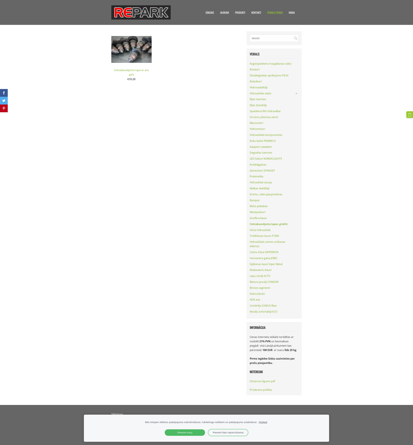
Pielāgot (263, 422)
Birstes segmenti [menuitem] (260, 288)
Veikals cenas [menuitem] (275, 12)
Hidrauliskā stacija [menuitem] (261, 182)
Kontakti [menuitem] (256, 12)
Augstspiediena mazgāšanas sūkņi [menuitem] (270, 63)
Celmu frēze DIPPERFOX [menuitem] (264, 252)
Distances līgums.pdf (262, 381)
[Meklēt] (295, 38)
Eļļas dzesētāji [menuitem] (258, 105)
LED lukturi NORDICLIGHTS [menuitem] (266, 158)
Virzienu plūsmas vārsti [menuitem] (264, 117)
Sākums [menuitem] (210, 12)
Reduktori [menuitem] (256, 81)
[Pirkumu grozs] (409, 114)
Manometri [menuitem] (256, 123)
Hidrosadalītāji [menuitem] (258, 87)
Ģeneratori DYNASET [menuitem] (262, 170)
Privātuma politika (261, 390)
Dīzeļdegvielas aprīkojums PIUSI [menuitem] (269, 75)
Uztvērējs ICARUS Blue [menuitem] (263, 305)
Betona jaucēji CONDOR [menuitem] (264, 282)
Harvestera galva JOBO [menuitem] (263, 258)
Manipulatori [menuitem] (257, 212)
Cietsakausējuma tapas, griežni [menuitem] (268, 224)
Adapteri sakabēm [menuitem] (261, 147)
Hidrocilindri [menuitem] (257, 294)
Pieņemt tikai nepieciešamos (228, 432)
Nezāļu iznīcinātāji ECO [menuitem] (263, 311)
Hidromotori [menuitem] (257, 129)
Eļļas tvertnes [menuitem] (258, 99)
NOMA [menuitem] (292, 12)
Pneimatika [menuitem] (256, 176)
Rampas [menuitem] (255, 200)
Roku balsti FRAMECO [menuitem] (263, 141)
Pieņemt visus (184, 432)
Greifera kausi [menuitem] (258, 218)
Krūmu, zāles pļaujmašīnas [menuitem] (266, 194)
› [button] (297, 93)
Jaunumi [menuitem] (224, 12)
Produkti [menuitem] (240, 12)
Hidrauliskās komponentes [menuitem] (266, 135)
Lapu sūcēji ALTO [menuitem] (260, 276)
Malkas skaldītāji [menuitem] (259, 188)
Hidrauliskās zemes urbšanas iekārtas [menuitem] (267, 244)
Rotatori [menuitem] (255, 69)
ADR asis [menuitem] (255, 299)
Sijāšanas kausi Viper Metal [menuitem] (266, 264)
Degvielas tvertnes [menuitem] (261, 152)
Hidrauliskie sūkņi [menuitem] (260, 93)
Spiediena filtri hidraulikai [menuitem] (265, 111)
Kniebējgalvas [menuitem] (258, 164)
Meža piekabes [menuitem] (259, 206)
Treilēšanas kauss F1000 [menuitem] (264, 236)
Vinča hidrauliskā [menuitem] (260, 230)
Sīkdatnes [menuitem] (117, 414)
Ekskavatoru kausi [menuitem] (261, 270)
